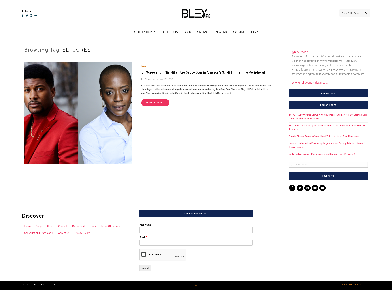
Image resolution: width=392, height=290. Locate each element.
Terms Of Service (110, 226)
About (254, 32)
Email (143, 237)
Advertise (63, 233)
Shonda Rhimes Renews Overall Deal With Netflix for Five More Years (324, 136)
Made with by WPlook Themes (355, 285)
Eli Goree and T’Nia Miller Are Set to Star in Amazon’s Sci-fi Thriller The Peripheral (203, 73)
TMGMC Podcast (145, 32)
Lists (188, 32)
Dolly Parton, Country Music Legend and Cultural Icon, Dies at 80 (322, 154)
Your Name (145, 224)
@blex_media (300, 52)
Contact (62, 226)
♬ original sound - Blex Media (310, 82)
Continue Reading (155, 102)
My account (78, 226)
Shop (39, 226)
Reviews (202, 32)
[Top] (196, 285)
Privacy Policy (82, 233)
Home (164, 32)
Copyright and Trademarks (38, 233)
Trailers (238, 32)
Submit (145, 268)
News (176, 32)
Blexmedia (150, 79)
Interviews (220, 32)
